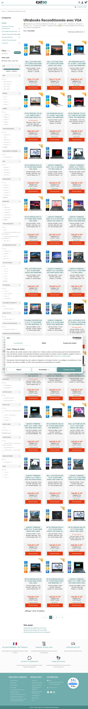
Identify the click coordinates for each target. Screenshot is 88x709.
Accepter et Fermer (69, 369)
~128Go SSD (7, 210)
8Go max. (7, 190)
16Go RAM (7, 172)
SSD (5, 229)
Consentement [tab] (18, 343)
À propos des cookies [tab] (69, 343)
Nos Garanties (13, 685)
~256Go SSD (8, 215)
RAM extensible (8, 157)
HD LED (6, 296)
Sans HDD (7, 241)
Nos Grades (13, 687)
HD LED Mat (7, 298)
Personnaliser (43, 369)
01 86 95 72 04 (81, 7)
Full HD (6, 291)
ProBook (6, 124)
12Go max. (7, 192)
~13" (5, 273)
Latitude (6, 119)
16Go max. (7, 195)
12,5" (6, 271)
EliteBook (7, 117)
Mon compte (35, 698)
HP (5, 99)
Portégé (6, 122)
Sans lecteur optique (9, 400)
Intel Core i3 (7, 139)
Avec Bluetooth (8, 385)
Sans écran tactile (9, 319)
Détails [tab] (44, 343)
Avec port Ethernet (9, 447)
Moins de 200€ (8, 81)
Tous (5, 79)
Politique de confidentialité (16, 696)
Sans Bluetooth (8, 387)
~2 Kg (6, 477)
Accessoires (5, 43)
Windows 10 (8, 251)
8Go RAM (7, 170)
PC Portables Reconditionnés (9, 31)
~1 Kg (6, 472)
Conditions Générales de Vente (17, 694)
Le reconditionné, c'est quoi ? (17, 689)
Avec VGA (7, 430)
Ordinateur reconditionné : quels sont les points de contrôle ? (18, 699)
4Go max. (7, 187)
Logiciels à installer (36, 685)
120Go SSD (7, 212)
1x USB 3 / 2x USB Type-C (10, 415)
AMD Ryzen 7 (7, 134)
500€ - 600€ (7, 89)
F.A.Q (33, 700)
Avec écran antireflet (9, 308)
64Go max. (7, 185)
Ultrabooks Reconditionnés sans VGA (35, 628)
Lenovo (6, 102)
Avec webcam (8, 462)
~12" (6, 268)
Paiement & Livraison (37, 683)
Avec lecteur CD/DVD (9, 398)
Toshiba (6, 104)
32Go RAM (7, 174)
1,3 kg (6, 474)
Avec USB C (7, 420)
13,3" (6, 276)
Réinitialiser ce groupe (7, 433)
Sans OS (7, 258)
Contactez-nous (36, 695)
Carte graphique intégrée (10, 329)
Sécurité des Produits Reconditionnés (37, 692)
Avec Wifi (7, 375)
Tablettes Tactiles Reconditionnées (11, 34)
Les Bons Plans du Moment (9, 40)
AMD (6, 137)
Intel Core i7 (7, 144)
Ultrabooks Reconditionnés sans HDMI (35, 630)
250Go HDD (7, 207)
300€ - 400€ (7, 86)
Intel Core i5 (7, 142)
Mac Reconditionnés (7, 37)
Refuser (18, 369)
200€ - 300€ (7, 84)
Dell (5, 97)
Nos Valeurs (13, 683)
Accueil (4, 23)
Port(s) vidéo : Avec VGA (10, 61)
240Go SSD (7, 217)
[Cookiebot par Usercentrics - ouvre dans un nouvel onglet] (73, 338)
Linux (6, 256)
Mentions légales (14, 692)
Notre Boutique (14, 680)
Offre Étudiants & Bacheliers (36, 688)
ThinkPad (7, 114)
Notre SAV (34, 680)
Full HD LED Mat (8, 293)
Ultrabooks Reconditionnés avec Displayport (37, 632)
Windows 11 (7, 253)
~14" (6, 278)
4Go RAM (7, 167)
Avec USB (7, 417)
